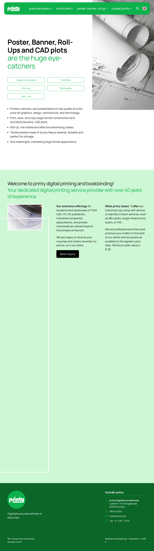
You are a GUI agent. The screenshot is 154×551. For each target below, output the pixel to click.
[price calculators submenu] (52, 8)
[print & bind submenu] (72, 8)
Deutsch (141, 8)
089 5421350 (115, 511)
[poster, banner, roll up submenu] (107, 8)
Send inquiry (67, 254)
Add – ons (26, 96)
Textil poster (66, 88)
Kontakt (110, 492)
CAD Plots (66, 80)
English (144, 8)
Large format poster (26, 80)
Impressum (133, 538)
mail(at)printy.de (117, 516)
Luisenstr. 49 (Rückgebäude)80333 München (124, 503)
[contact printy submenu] (131, 8)
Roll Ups (26, 88)
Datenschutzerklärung (116, 538)
